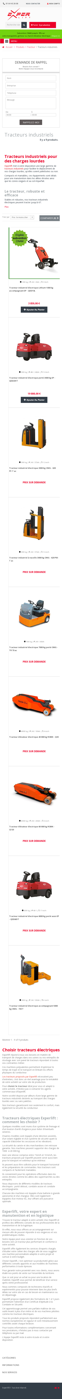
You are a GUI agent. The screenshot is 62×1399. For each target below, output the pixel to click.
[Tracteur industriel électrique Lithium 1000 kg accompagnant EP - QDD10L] (34, 252)
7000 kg (29, 642)
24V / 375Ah (34, 462)
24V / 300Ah (35, 1000)
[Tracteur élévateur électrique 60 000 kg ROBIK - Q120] (34, 791)
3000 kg (24, 372)
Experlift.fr (6, 1387)
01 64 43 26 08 (12, 3)
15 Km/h (46, 372)
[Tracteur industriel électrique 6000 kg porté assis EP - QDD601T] (34, 881)
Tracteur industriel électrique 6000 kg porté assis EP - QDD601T (34, 918)
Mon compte (54, 4)
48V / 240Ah (34, 372)
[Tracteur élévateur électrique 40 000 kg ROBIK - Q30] (34, 702)
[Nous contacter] (56, 1387)
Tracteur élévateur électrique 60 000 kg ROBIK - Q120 (31, 828)
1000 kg (25, 282)
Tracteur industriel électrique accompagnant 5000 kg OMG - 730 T (33, 1007)
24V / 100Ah (35, 731)
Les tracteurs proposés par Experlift (19, 1076)
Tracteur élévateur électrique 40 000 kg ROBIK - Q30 (34, 737)
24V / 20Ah (35, 282)
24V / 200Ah (35, 821)
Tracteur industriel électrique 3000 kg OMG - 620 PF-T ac (32, 469)
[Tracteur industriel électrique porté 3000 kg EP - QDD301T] (34, 343)
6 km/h (46, 1000)
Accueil (9, 47)
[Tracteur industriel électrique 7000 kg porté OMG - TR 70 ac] (34, 612)
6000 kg (26, 911)
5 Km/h (45, 282)
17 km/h (43, 911)
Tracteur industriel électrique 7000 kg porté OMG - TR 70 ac (33, 649)
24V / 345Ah (39, 642)
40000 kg (24, 731)
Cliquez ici (56, 36)
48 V (34, 911)
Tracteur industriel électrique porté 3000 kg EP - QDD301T (32, 379)
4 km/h (46, 731)
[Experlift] (19, 14)
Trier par (5, 217)
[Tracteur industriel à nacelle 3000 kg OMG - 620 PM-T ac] (34, 522)
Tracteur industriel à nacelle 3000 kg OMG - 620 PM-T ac (34, 559)
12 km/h (46, 462)
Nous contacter (33, 4)
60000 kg (24, 821)
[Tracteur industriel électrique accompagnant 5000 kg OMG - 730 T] (34, 971)
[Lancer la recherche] (24, 25)
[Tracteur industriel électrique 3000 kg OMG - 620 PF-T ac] (34, 433)
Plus (7, 206)
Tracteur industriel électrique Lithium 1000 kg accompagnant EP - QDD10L (31, 289)
